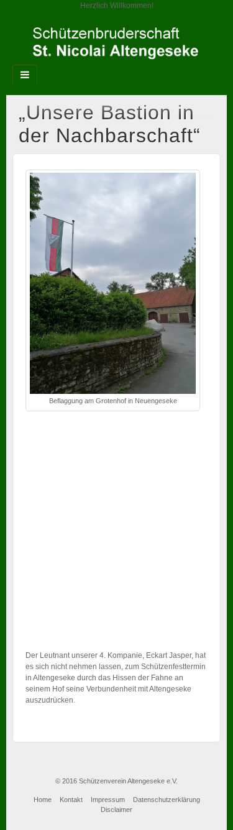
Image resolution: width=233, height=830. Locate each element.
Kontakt (71, 799)
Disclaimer (116, 809)
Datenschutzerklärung (166, 799)
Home (43, 799)
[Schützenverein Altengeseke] (116, 43)
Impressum (108, 799)
